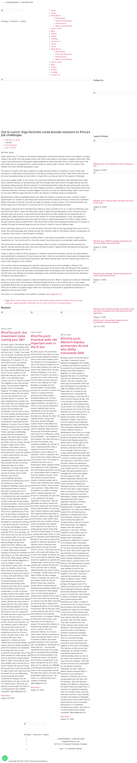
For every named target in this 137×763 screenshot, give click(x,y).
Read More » (6, 695)
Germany (73, 300)
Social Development (63, 21)
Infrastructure (60, 23)
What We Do (56, 16)
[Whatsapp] (90, 3)
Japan (15, 303)
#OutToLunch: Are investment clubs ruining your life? (14, 336)
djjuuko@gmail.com (54, 294)
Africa (12, 300)
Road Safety (60, 18)
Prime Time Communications (59, 303)
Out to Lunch (56, 28)
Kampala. (23, 303)
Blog (53, 31)
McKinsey (31, 303)
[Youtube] (84, 3)
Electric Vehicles (62, 300)
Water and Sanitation (63, 26)
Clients (54, 36)
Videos (54, 34)
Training (54, 39)
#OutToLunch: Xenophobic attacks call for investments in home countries (110, 321)
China (18, 300)
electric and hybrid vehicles (44, 300)
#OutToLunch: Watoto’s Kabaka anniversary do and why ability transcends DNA (74, 346)
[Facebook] (72, 3)
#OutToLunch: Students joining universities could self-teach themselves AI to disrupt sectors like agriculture (113, 311)
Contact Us (55, 41)
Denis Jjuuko (27, 300)
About (53, 13)
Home (53, 10)
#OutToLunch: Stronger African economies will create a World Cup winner (112, 274)
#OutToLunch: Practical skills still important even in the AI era (44, 341)
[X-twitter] (78, 3)
